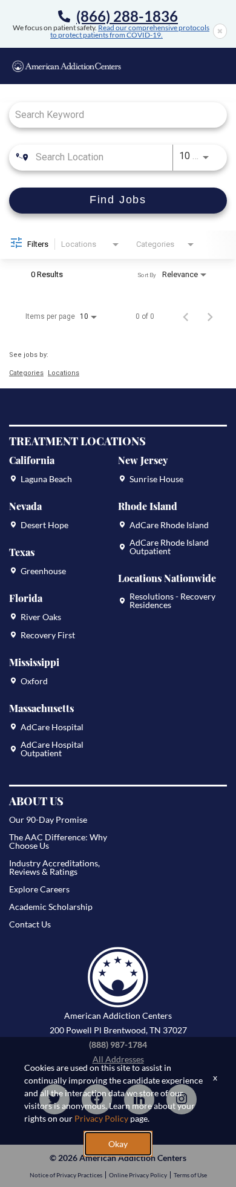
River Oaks (41, 617)
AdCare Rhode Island (169, 525)
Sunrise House (156, 479)
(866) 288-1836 (127, 16)
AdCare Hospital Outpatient (52, 749)
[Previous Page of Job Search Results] (186, 316)
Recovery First (48, 635)
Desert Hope (44, 525)
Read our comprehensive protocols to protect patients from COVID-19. (129, 31)
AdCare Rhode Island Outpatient (169, 546)
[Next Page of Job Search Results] (210, 316)
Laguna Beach (46, 479)
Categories (26, 373)
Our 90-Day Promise (48, 819)
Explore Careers (39, 889)
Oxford (34, 681)
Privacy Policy (101, 1118)
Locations (63, 373)
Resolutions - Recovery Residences (172, 600)
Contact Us (30, 924)
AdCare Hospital (52, 727)
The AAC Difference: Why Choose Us (58, 841)
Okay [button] (118, 1144)
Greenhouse (43, 571)
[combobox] (112, 115)
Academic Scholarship (51, 906)
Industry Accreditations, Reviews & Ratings (54, 867)
